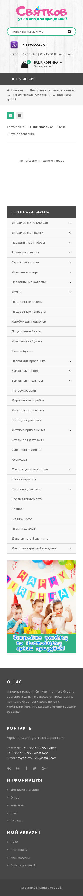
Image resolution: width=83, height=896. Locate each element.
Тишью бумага (22, 351)
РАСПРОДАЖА (22, 519)
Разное (17, 509)
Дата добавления (21, 134)
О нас (15, 797)
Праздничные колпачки (29, 282)
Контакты (17, 805)
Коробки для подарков (29, 321)
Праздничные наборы (28, 243)
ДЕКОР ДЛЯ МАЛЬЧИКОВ (30, 223)
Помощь (17, 821)
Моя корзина (20, 858)
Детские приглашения (28, 430)
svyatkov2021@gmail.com (37, 758)
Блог (14, 813)
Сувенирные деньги (27, 450)
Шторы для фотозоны (28, 440)
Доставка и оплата (25, 790)
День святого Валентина (30, 538)
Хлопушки (19, 460)
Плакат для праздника (29, 361)
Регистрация (20, 850)
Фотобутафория (24, 390)
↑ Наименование (40, 127)
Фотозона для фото (26, 489)
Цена (62, 127)
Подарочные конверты (29, 312)
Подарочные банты (26, 331)
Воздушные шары (25, 252)
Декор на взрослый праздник (34, 548)
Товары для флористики (30, 469)
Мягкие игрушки (24, 479)
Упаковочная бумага (27, 341)
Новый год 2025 (24, 529)
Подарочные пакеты (27, 302)
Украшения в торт (25, 272)
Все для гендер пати (27, 499)
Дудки (16, 292)
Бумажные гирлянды (27, 381)
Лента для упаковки (27, 420)
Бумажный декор (25, 371)
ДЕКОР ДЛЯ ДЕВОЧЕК (28, 233)
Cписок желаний (23, 865)
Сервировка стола (25, 262)
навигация (25, 79)
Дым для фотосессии (28, 410)
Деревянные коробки (28, 400)
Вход (14, 842)
